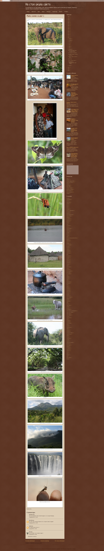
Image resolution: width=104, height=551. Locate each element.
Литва (68, 280)
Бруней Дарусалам (70, 214)
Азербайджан (69, 199)
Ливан (68, 279)
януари (70, 65)
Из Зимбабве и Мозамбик (72, 52)
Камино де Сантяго (70, 182)
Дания (68, 236)
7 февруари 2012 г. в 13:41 (33, 517)
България (68, 218)
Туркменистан (69, 334)
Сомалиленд (69, 323)
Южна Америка (69, 190)
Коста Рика (68, 272)
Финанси (48, 11)
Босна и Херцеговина (70, 210)
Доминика (68, 240)
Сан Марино (69, 309)
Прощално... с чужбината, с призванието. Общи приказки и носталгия (74, 120)
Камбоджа (68, 262)
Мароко (68, 286)
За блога (66, 11)
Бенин (68, 207)
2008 (68, 70)
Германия (68, 229)
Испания (68, 257)
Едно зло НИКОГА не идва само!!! (72, 147)
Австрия (68, 198)
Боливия (68, 209)
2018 (68, 28)
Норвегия (68, 298)
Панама (68, 299)
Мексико (68, 287)
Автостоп (34, 11)
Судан (68, 324)
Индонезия (68, 253)
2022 (68, 22)
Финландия (68, 345)
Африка (68, 179)
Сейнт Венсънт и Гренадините (71, 310)
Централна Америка (70, 189)
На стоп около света (37, 4)
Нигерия (68, 294)
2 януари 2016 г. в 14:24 (33, 528)
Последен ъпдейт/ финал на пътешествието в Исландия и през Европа (74, 130)
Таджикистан (69, 327)
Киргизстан (68, 266)
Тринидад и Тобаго (70, 332)
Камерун (68, 264)
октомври (70, 40)
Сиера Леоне (69, 317)
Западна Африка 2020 (70, 181)
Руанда (68, 306)
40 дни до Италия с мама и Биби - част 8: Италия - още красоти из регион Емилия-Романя (74, 155)
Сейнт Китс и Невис (70, 312)
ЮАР (67, 356)
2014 (68, 34)
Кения (68, 265)
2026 (68, 16)
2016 (68, 31)
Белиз (68, 206)
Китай (68, 268)
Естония (68, 246)
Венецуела (68, 220)
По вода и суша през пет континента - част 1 (74, 85)
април (70, 46)
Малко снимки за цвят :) (72, 60)
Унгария (68, 339)
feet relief (30, 520)
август (70, 41)
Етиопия (68, 247)
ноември (70, 38)
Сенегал (68, 316)
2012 (68, 37)
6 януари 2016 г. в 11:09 (33, 534)
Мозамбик (68, 290)
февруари (70, 49)
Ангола (68, 200)
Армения (68, 203)
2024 (68, 19)
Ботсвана (68, 211)
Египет (68, 242)
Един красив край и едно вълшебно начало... (72, 51)
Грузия (68, 233)
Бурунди (68, 217)
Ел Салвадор (69, 244)
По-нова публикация (30, 540)
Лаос (67, 275)
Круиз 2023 (68, 186)
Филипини (68, 343)
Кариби (68, 183)
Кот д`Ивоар (69, 273)
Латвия (68, 276)
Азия (67, 178)
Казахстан (68, 261)
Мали (67, 284)
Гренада (68, 232)
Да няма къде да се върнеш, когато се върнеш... (74, 138)
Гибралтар (68, 231)
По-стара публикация (59, 540)
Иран (67, 254)
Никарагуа (68, 295)
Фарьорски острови (70, 342)
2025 (68, 18)
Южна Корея (69, 357)
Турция (68, 335)
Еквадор (68, 243)
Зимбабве (68, 251)
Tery (29, 531)
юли (69, 43)
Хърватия (68, 350)
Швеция (68, 354)
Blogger (74, 548)
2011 (68, 67)
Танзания (68, 331)
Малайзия (68, 283)
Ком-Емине (68, 185)
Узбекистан (68, 338)
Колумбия (68, 269)
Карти (43, 11)
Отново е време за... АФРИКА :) (74, 76)
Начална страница (45, 540)
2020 (68, 25)
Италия (68, 258)
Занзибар (68, 250)
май (69, 44)
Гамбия (68, 222)
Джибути (68, 239)
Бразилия (68, 213)
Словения (68, 321)
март (69, 47)
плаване (68, 193)
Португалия (68, 305)
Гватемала (68, 225)
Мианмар (68, 288)
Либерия (68, 277)
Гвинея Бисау (69, 228)
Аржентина (68, 202)
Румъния (68, 308)
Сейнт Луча (68, 313)
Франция (68, 346)
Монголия (68, 291)
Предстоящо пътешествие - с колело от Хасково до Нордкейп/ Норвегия (74, 94)
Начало (28, 11)
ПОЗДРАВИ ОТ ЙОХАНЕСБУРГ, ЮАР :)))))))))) (72, 63)
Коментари (55, 11)
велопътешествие (69, 192)
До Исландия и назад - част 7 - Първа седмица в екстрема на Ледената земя (74, 110)
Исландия (68, 255)
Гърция (68, 235)
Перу (67, 302)
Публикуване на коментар (32, 536)
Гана (67, 224)
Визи (39, 11)
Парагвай (68, 301)
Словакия (68, 320)
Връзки (60, 11)
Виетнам (68, 221)
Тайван (68, 328)
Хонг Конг (68, 349)
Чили (67, 353)
